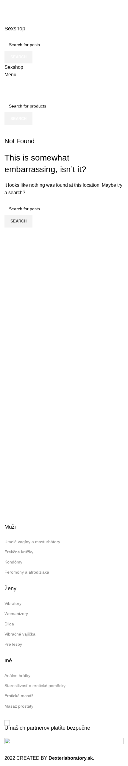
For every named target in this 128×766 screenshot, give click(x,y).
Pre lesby (13, 644)
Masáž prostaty (18, 706)
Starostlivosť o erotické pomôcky (34, 685)
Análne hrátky (17, 675)
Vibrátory (12, 603)
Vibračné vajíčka (19, 634)
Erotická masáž (18, 695)
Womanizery (16, 613)
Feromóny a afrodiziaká (26, 572)
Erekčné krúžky (18, 551)
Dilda (9, 624)
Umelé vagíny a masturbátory (32, 541)
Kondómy (13, 562)
